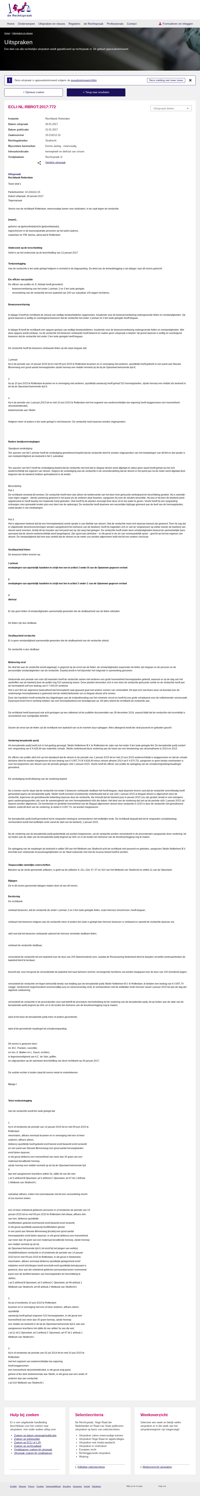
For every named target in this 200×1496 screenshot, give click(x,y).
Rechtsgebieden (18, 140)
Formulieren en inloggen (178, 23)
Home (10, 23)
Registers (74, 23)
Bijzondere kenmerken (21, 146)
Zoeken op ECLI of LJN (27, 1442)
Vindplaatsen (16, 157)
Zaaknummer (16, 135)
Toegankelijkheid (53, 1486)
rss (146, 1486)
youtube (190, 1486)
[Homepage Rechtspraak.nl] (18, 8)
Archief (87, 1486)
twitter (169, 1486)
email (151, 1486)
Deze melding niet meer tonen (166, 80)
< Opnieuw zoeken (33, 92)
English (13, 1486)
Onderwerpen (26, 23)
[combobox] (171, 108)
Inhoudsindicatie (18, 151)
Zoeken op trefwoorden (27, 1439)
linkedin (185, 1486)
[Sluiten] (190, 80)
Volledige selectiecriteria (91, 1466)
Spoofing (67, 1486)
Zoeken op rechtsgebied (27, 1446)
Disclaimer (96, 1486)
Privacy (31, 1486)
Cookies (40, 1486)
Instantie (13, 118)
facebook (174, 1486)
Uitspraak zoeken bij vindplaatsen (33, 1453)
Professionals (115, 23)
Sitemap (22, 1486)
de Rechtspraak (93, 23)
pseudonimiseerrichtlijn (84, 80)
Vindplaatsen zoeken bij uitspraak (33, 1449)
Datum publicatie (18, 129)
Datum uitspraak (18, 124)
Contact (132, 23)
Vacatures (77, 1486)
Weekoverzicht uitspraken (157, 1466)
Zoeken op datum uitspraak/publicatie (35, 1435)
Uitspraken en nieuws (51, 23)
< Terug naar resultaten (96, 92)
